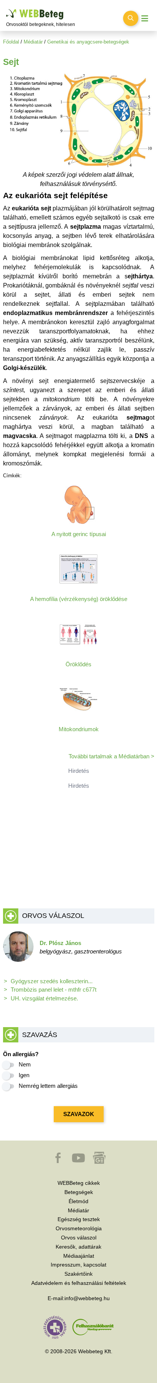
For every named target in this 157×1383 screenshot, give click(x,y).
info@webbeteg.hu (87, 1298)
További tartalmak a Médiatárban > (111, 756)
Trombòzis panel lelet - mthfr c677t (53, 989)
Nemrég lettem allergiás (48, 1085)
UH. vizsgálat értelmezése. (44, 998)
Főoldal (11, 42)
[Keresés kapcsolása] (130, 18)
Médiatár (33, 42)
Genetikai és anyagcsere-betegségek (88, 42)
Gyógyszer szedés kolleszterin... (52, 981)
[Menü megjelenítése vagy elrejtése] (144, 18)
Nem (25, 1064)
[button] (58, 1161)
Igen (24, 1075)
